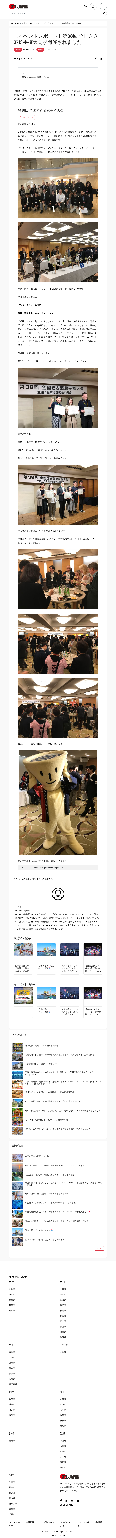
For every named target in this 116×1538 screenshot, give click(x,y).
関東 (11, 1475)
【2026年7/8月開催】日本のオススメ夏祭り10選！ (47, 1120)
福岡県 (12, 1373)
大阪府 (63, 1456)
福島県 (63, 1415)
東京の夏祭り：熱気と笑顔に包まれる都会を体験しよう (70, 968)
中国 (11, 1282)
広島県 (12, 1305)
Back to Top (56, 1535)
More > (99, 1248)
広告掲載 (98, 1522)
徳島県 (12, 1399)
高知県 (12, 1415)
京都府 (63, 1440)
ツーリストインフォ (15, 1524)
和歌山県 (64, 1451)
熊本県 (12, 1368)
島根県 (12, 1300)
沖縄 (11, 1433)
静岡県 (63, 1337)
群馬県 (12, 1509)
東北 (62, 1392)
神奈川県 (13, 1503)
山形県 (63, 1404)
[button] (86, 6)
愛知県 (63, 1310)
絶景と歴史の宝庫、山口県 (37, 1156)
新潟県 (63, 1316)
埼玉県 (12, 1487)
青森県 (63, 1426)
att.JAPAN (15, 23)
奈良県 (63, 1462)
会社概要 (30, 1522)
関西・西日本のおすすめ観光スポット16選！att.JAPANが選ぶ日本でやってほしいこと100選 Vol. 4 (63, 1073)
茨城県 (12, 1514)
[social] (96, 59)
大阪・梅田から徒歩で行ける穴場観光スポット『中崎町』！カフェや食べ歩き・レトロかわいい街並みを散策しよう (63, 1082)
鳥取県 (12, 1310)
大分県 (12, 1357)
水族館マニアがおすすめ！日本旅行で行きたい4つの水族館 (51, 1203)
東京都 (12, 1493)
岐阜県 (63, 1305)
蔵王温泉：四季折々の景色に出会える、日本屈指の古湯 (49, 1175)
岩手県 (63, 1410)
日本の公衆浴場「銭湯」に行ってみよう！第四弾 (23, 968)
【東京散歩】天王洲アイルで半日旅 (41, 1064)
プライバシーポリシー (66, 1524)
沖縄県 (12, 1440)
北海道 (64, 1345)
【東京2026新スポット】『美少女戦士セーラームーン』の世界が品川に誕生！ (93, 968)
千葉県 (12, 1482)
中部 (62, 1282)
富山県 (63, 1294)
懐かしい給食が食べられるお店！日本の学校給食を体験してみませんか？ (57, 1129)
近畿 (62, 1433)
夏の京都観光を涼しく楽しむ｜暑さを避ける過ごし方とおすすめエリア (56, 1212)
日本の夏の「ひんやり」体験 (46, 967)
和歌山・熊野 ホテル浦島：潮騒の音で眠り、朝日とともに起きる (54, 1165)
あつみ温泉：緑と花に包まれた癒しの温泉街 (45, 1239)
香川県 (12, 1410)
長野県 (63, 1332)
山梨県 (63, 1300)
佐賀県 (12, 1352)
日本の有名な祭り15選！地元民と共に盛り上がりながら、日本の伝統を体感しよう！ (62, 1110)
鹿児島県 (13, 1384)
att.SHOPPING (66, 1505)
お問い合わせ (49, 1522)
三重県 (63, 1289)
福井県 (63, 1326)
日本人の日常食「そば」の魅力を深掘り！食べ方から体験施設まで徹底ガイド (59, 1221)
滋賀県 (63, 1467)
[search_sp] (104, 13)
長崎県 (12, 1379)
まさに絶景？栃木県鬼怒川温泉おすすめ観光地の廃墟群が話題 (52, 1101)
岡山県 (12, 1294)
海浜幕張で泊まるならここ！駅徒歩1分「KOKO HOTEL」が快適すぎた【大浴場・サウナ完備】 (63, 1184)
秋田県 (63, 1420)
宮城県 (63, 1399)
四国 (11, 1392)
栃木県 (12, 1498)
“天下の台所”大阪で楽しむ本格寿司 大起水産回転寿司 (49, 1092)
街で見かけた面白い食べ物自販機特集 (42, 1045)
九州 (11, 1345)
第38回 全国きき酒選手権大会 (35, 77)
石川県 (63, 1321)
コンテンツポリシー (83, 1524)
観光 (23, 23)
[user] (93, 6)
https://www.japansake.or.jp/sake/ (48, 867)
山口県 (12, 1289)
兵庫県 (63, 1446)
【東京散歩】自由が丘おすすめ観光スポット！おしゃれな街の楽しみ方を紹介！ (60, 1055)
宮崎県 (12, 1363)
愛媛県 (12, 1404)
